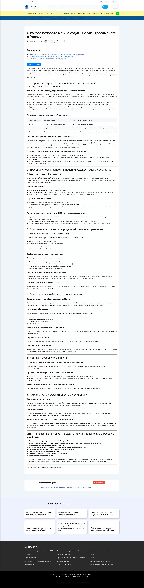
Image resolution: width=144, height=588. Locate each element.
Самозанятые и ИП (63, 561)
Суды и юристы (29, 564)
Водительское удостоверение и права (102, 551)
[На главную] (26, 7)
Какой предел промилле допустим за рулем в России (102, 529)
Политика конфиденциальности (64, 583)
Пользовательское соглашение (80, 583)
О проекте (116, 1)
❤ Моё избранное (104, 1)
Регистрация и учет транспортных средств (38, 561)
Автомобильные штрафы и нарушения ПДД (38, 551)
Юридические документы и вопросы (101, 564)
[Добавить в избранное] (64, 41)
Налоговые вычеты (30, 558)
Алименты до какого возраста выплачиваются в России (38, 529)
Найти (105, 7)
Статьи (35, 1)
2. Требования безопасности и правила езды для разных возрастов (51, 57)
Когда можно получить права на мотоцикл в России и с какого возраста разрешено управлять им (71, 527)
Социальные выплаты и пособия (100, 561)
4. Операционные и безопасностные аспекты (43, 61)
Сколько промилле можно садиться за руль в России (101, 514)
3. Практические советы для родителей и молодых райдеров (48, 59)
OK (117, 13)
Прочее (92, 558)
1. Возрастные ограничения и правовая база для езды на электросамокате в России (56, 54)
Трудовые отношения (64, 564)
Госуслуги (27, 554)
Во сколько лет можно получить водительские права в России (39, 514)
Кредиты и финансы (63, 554)
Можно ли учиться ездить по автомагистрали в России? (70, 514)
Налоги (92, 554)
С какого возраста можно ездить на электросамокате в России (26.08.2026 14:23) (65, 487)
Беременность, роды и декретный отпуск (70, 551)
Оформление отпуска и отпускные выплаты (71, 558)
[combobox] (78, 7)
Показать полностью (34, 64)
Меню (116, 7)
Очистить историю (99, 482)
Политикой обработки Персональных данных (62, 13)
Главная (28, 1)
